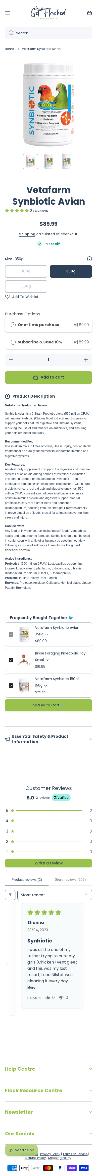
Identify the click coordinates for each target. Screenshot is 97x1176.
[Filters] (10, 895)
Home (9, 49)
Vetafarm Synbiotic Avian (57, 627)
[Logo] (48, 13)
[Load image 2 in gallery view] (48, 161)
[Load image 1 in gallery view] (30, 161)
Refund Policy (35, 1158)
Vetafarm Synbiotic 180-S (57, 678)
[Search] (9, 33)
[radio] (13, 325)
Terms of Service (75, 1154)
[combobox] (48, 33)
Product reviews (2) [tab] (26, 879)
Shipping (27, 234)
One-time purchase (38, 325)
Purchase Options (22, 314)
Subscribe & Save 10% (40, 342)
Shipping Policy (59, 1158)
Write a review (49, 863)
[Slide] (89, 258)
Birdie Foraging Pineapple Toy (60, 653)
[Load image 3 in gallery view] (66, 161)
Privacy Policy (50, 1154)
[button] (89, 13)
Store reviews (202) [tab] (70, 879)
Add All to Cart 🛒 (48, 705)
